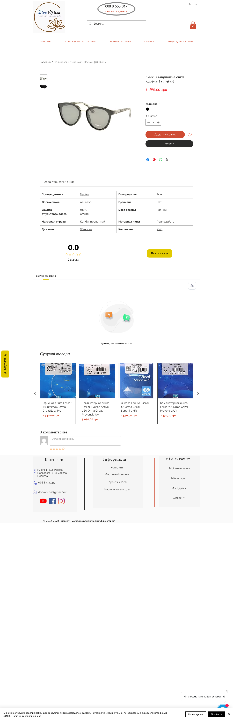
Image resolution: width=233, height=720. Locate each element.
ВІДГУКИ (5, 364)
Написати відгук (159, 253)
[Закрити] (229, 714)
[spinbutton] (153, 122)
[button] (116, 11)
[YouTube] (43, 501)
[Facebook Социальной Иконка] (52, 501)
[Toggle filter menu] (192, 286)
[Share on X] (167, 160)
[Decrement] (148, 122)
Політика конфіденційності (26, 715)
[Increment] (158, 122)
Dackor (84, 194)
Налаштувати (195, 714)
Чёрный (162, 209)
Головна (45, 62)
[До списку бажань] (189, 134)
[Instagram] (61, 501)
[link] (59, 181)
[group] (116, 393)
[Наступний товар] (198, 393)
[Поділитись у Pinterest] (154, 160)
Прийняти (216, 714)
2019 (159, 229)
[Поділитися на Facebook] (148, 160)
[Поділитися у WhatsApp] (161, 160)
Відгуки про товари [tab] (46, 276)
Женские (86, 229)
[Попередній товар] (35, 393)
